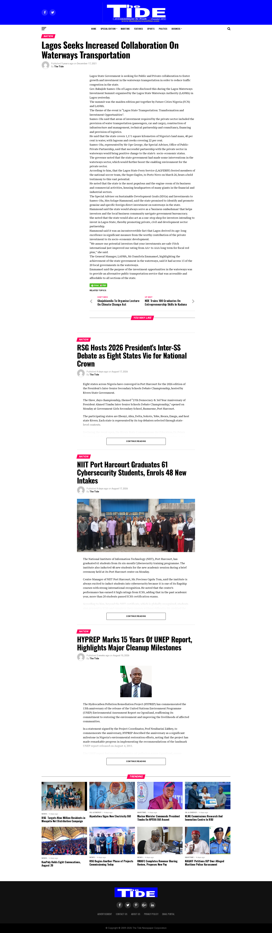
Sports (150, 28)
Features (138, 28)
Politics (163, 28)
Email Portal (168, 914)
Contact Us (121, 914)
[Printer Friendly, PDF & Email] (98, 285)
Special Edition (108, 28)
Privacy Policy (151, 914)
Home (93, 28)
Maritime (125, 28)
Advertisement (104, 914)
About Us (135, 914)
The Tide (59, 66)
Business (176, 28)
